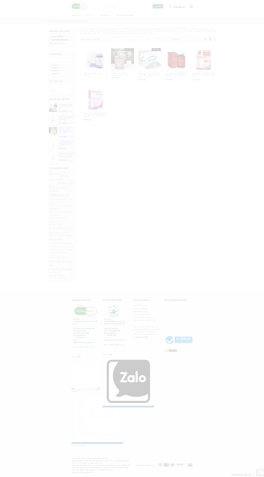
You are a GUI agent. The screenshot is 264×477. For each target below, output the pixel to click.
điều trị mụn (62, 278)
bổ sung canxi (66, 183)
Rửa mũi (68, 236)
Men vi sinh (69, 230)
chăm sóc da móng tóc (57, 199)
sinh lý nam (55, 239)
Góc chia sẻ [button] (104, 15)
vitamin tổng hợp (54, 272)
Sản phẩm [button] (89, 15)
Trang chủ (76, 15)
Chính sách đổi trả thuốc (142, 314)
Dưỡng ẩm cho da (54, 205)
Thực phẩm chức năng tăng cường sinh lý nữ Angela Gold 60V (175, 75)
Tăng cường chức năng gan (63, 249)
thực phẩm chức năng (66, 247)
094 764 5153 (141, 337)
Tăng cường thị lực (58, 258)
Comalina (54, 65)
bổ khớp (53, 180)
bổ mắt (60, 179)
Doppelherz (55, 68)
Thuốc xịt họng (53, 246)
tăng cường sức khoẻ (55, 255)
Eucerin (69, 205)
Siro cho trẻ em (56, 243)
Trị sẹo (51, 249)
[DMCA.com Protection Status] (170, 350)
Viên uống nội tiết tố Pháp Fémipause (93, 74)
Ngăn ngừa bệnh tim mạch (59, 233)
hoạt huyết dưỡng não (58, 218)
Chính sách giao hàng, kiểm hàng (145, 320)
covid (69, 199)
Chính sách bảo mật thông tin (144, 317)
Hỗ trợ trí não (55, 224)
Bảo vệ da (55, 173)
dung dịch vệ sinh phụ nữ (56, 202)
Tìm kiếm (158, 6)
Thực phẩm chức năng (63, 21)
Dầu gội (63, 205)
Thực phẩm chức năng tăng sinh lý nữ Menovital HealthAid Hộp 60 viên (95, 115)
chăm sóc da (59, 195)
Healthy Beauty (55, 215)
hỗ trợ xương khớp (57, 228)
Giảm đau (69, 212)
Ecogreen (54, 70)
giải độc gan (54, 209)
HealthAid (54, 73)
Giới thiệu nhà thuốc (140, 305)
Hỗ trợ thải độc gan (57, 221)
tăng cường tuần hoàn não (61, 263)
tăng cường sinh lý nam (57, 252)
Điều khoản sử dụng (140, 311)
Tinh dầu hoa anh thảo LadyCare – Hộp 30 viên (119, 74)
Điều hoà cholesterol (57, 275)
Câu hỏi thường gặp (140, 308)
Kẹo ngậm (69, 227)
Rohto (63, 235)
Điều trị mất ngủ (53, 278)
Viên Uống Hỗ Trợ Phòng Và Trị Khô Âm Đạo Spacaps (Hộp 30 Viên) (149, 75)
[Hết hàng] (122, 59)
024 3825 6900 (112, 335)
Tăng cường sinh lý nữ (57, 43)
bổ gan (65, 176)
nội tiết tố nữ (55, 236)
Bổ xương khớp (54, 191)
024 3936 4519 (81, 338)
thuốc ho (68, 243)
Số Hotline (177, 5)
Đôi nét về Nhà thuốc (125, 15)
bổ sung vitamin (58, 187)
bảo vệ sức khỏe (66, 172)
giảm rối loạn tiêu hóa (57, 212)
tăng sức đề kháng (60, 269)
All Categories (57, 36)
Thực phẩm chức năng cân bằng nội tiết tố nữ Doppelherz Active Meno (203, 75)
